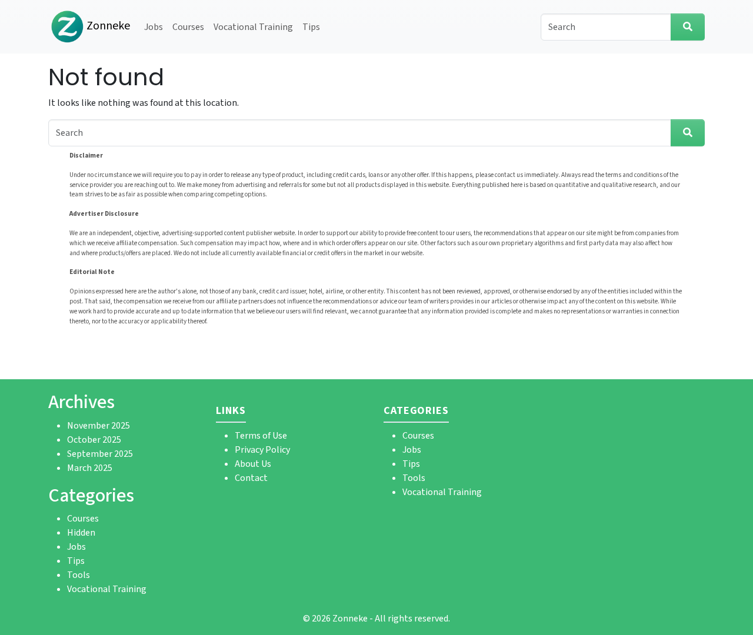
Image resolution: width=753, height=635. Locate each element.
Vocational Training (253, 27)
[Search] (688, 27)
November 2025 (98, 425)
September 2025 (100, 453)
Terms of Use (261, 435)
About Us (253, 463)
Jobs (153, 27)
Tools (78, 575)
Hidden (81, 532)
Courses (188, 27)
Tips (311, 27)
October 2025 (94, 439)
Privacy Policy (262, 449)
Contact (251, 478)
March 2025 (89, 468)
